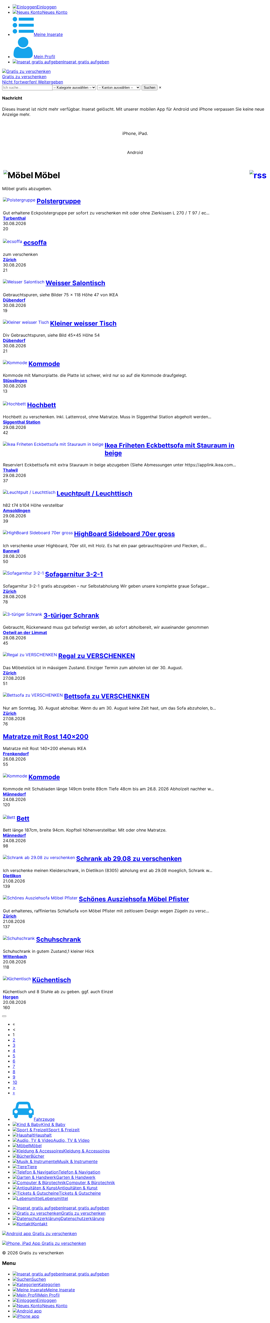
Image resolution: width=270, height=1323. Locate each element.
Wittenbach (15, 956)
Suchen (149, 88)
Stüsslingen (15, 380)
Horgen (10, 997)
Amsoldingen (16, 510)
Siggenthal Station (21, 422)
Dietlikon (12, 875)
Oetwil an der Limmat (25, 632)
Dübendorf (14, 300)
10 (15, 1082)
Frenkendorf (16, 753)
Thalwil (10, 470)
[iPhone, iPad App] (44, 1243)
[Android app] (39, 1233)
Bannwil (11, 550)
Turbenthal (14, 218)
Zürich (9, 259)
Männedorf (14, 794)
